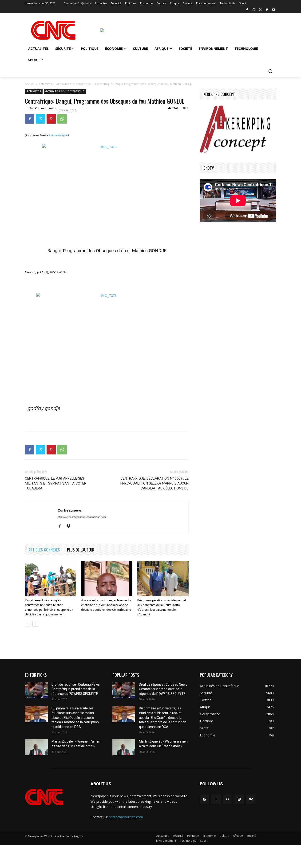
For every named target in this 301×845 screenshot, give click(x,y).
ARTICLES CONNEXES (44, 549)
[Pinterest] (51, 119)
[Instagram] (254, 10)
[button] (270, 71)
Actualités (45, 84)
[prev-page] (28, 624)
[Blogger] (204, 799)
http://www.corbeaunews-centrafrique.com (82, 517)
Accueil (29, 84)
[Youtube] (273, 10)
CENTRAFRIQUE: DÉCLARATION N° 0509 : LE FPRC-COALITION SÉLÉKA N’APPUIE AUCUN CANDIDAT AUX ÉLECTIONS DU (154, 483)
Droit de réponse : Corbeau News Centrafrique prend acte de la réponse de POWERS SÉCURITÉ (75, 689)
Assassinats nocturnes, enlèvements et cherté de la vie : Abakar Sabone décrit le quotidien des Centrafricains (106, 605)
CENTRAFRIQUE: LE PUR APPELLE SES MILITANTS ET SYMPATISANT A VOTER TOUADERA (55, 483)
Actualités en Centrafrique (73, 84)
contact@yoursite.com (126, 817)
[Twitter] (260, 10)
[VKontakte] (250, 799)
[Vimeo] (266, 10)
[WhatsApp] (62, 119)
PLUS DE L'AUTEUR (80, 549)
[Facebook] (247, 10)
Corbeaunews (44, 108)
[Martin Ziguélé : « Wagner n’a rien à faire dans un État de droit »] (36, 747)
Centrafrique (58, 135)
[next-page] (35, 624)
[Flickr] (227, 799)
